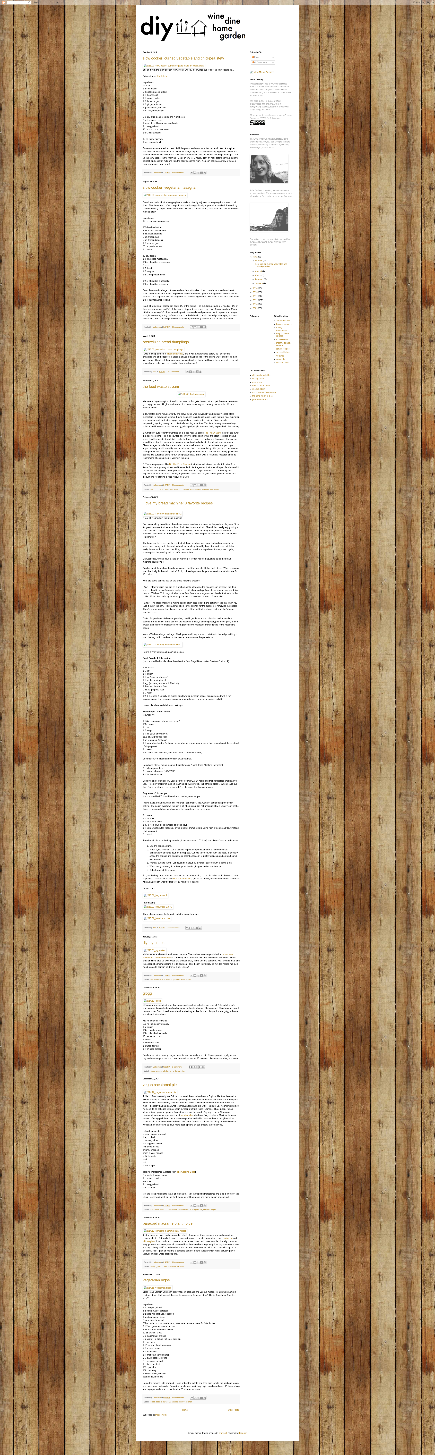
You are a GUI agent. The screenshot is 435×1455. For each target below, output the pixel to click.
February (259, 279)
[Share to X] (198, 172)
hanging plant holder (159, 1266)
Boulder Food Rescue (179, 464)
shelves (167, 979)
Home (185, 1410)
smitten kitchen (283, 352)
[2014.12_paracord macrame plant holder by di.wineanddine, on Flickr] (165, 1231)
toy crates (175, 979)
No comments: (178, 172)
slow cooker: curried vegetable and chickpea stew (183, 58)
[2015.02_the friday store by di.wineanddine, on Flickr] (191, 394)
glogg (153, 1071)
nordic (174, 1071)
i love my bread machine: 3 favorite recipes (178, 503)
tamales (206, 1209)
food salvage (195, 489)
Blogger (242, 1433)
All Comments (260, 62)
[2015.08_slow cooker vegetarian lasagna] (165, 195)
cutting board (258, 378)
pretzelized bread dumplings (166, 342)
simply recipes (283, 349)
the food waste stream (161, 386)
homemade (158, 979)
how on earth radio (261, 385)
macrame (172, 1266)
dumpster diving (171, 489)
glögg (147, 993)
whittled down (282, 362)
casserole (155, 1209)
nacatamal (173, 1209)
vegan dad (281, 359)
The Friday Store (212, 433)
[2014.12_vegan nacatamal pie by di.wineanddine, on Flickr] (160, 1092)
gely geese (257, 382)
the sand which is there (263, 396)
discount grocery (157, 489)
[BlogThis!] (195, 172)
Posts (256, 57)
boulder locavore (284, 324)
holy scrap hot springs (282, 334)
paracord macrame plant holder (168, 1223)
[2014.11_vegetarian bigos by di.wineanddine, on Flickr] (157, 1288)
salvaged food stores (210, 489)
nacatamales (187, 1115)
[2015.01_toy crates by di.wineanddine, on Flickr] (154, 950)
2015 (255, 257)
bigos (153, 1402)
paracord (180, 1266)
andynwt (223, 1433)
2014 (255, 288)
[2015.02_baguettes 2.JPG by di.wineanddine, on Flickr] (158, 907)
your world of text (260, 399)
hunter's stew (177, 1402)
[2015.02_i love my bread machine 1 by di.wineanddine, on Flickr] (162, 644)
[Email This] (192, 172)
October (259, 260)
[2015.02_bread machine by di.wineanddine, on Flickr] (157, 918)
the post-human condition (264, 392)
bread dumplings (175, 353)
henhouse (227, 1238)
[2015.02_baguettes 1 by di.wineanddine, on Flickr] (155, 895)
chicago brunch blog (261, 375)
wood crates (186, 979)
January (259, 283)
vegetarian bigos (156, 1280)
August (258, 271)
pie (201, 1209)
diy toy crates (153, 943)
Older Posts (233, 1410)
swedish (181, 1071)
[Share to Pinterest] (204, 172)
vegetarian (188, 1402)
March (258, 275)
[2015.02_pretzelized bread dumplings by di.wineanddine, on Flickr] (163, 349)
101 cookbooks (283, 320)
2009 (255, 308)
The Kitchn (162, 76)
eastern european (163, 1402)
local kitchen (282, 339)
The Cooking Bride (186, 1172)
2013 (255, 292)
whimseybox (149, 1241)
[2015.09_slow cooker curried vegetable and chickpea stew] (174, 65)
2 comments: (178, 1067)
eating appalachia (281, 328)
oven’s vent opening (182, 878)
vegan (213, 1209)
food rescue (184, 489)
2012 (255, 296)
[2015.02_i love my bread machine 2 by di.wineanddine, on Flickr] (162, 513)
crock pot (164, 1209)
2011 (255, 300)
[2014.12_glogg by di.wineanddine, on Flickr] (152, 1001)
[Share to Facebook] (201, 172)
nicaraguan (194, 1209)
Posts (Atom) (161, 1415)
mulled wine (166, 1071)
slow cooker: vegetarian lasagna (169, 187)
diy (152, 979)
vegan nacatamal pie (160, 1085)
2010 (255, 304)
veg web (280, 356)
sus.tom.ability (258, 389)
